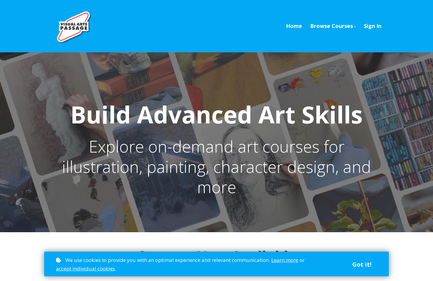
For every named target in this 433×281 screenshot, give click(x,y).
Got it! (361, 264)
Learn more (284, 260)
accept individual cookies (85, 268)
